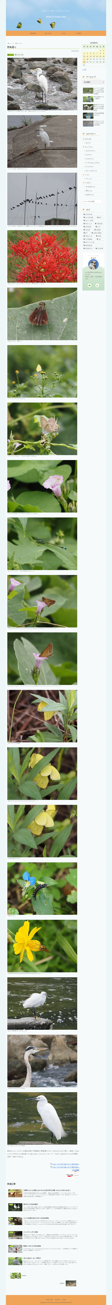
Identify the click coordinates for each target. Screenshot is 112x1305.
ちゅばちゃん (90, 187)
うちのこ (88, 183)
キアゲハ (89, 155)
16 (103, 56)
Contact (64, 1299)
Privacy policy (49, 1299)
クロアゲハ (90, 159)
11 (87, 56)
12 (91, 56)
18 (87, 59)
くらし (87, 175)
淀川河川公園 (20, 54)
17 (84, 59)
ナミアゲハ (90, 167)
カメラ (88, 143)
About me (57, 1299)
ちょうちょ (89, 147)
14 (97, 56)
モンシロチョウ (91, 171)
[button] (102, 201)
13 (94, 56)
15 (100, 56)
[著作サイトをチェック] (89, 285)
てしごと (89, 179)
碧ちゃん (89, 191)
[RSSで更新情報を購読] (97, 285)
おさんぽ (11, 54)
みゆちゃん (90, 194)
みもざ (93, 258)
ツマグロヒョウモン (93, 163)
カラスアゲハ (90, 151)
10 (84, 56)
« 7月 (84, 69)
